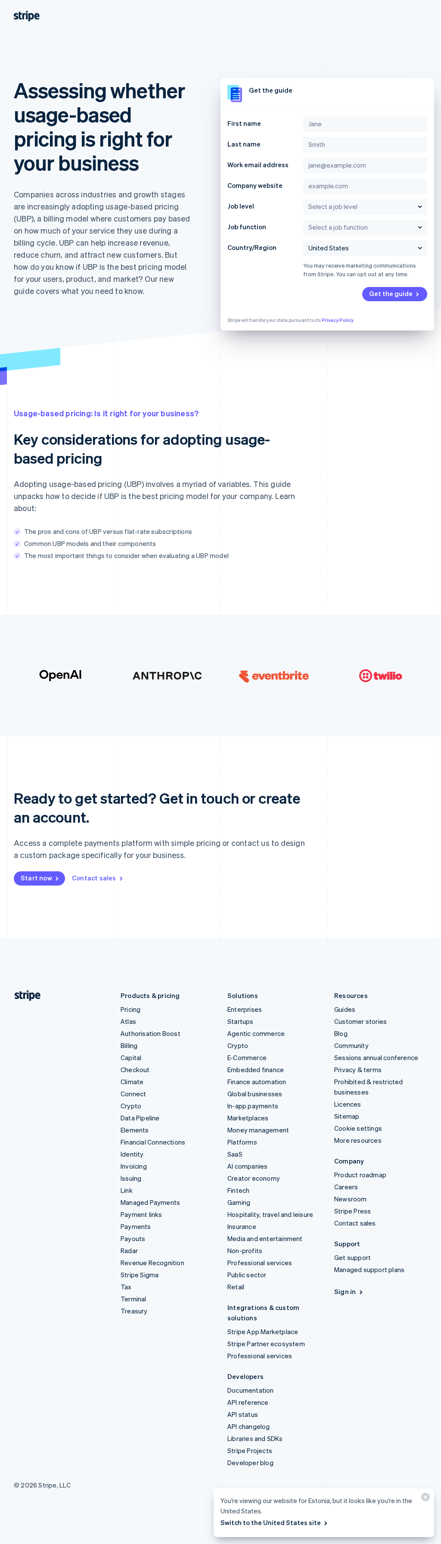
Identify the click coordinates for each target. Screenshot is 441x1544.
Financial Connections (153, 1142)
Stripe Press (352, 1211)
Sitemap (346, 1116)
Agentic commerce (256, 1033)
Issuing (131, 1178)
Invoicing (134, 1166)
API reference (248, 1402)
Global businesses (254, 1093)
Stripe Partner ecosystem (266, 1343)
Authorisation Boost (150, 1033)
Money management (258, 1130)
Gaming (238, 1202)
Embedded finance (255, 1069)
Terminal (133, 1298)
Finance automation (256, 1081)
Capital (131, 1057)
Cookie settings (358, 1128)
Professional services (259, 1262)
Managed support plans (369, 1269)
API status (242, 1414)
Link (127, 1190)
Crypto (131, 1105)
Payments (136, 1226)
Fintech (238, 1190)
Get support (352, 1257)
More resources (358, 1140)
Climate (132, 1081)
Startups (240, 1021)
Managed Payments (150, 1202)
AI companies (247, 1166)
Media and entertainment (265, 1238)
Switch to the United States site (270, 1522)
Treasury (134, 1311)
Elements (135, 1130)
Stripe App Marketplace (262, 1331)
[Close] (424, 1499)
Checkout (135, 1069)
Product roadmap (360, 1174)
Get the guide (391, 293)
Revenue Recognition (152, 1262)
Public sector (247, 1274)
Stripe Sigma (139, 1274)
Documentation (250, 1390)
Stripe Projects (249, 1450)
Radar (129, 1250)
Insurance (241, 1226)
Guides (344, 1009)
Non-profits (244, 1250)
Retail (235, 1286)
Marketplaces (247, 1118)
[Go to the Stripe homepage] (24, 995)
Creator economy (253, 1178)
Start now (36, 877)
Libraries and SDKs (255, 1438)
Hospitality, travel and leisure (270, 1214)
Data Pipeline (140, 1118)
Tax (126, 1286)
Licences (347, 1104)
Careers (346, 1186)
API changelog (248, 1426)
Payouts (133, 1238)
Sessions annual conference (376, 1057)
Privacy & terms (358, 1069)
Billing (129, 1045)
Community (351, 1045)
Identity (132, 1154)
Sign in (345, 1291)
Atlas (128, 1021)
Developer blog (250, 1462)
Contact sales (94, 877)
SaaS (234, 1154)
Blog (341, 1033)
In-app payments (252, 1105)
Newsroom (350, 1199)
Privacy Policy (338, 320)
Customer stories (360, 1021)
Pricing (130, 1009)
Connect (133, 1093)
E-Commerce (247, 1057)
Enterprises (244, 1009)
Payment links (141, 1214)
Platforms (242, 1142)
